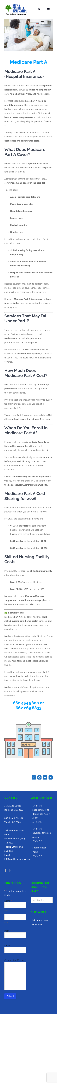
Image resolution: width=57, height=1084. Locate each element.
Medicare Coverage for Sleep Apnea (41, 832)
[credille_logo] (15, 4)
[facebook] (34, 777)
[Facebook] (5, 870)
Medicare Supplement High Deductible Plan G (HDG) (41, 811)
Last (6, 922)
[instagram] (39, 777)
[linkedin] (51, 777)
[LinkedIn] (10, 870)
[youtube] (45, 777)
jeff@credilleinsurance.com (17, 859)
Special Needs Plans (39, 849)
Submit (10, 996)
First (6, 910)
